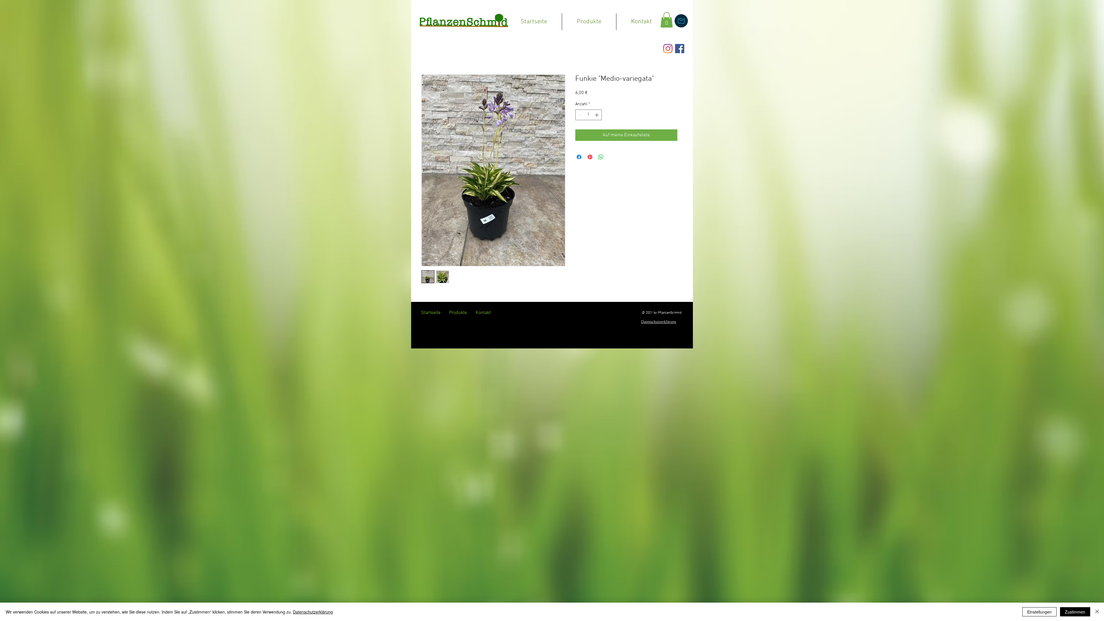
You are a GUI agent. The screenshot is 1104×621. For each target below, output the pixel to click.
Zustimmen (1075, 612)
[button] (666, 20)
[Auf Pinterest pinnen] (589, 157)
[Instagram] (667, 48)
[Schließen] (1097, 611)
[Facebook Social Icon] (679, 48)
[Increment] (597, 115)
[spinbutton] (588, 115)
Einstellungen (1039, 612)
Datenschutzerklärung (313, 612)
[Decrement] (579, 115)
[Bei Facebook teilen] (579, 157)
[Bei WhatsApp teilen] (600, 157)
